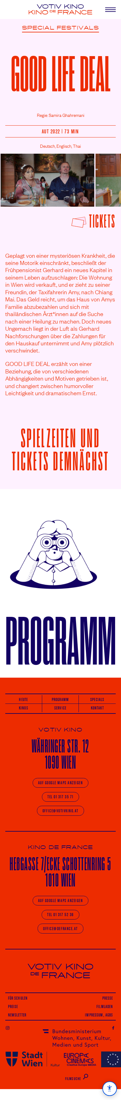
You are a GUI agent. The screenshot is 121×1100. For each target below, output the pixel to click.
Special (38, 28)
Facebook (113, 1027)
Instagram (7, 1027)
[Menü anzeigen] (107, 9)
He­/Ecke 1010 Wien (60, 872)
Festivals (78, 28)
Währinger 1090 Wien (60, 754)
